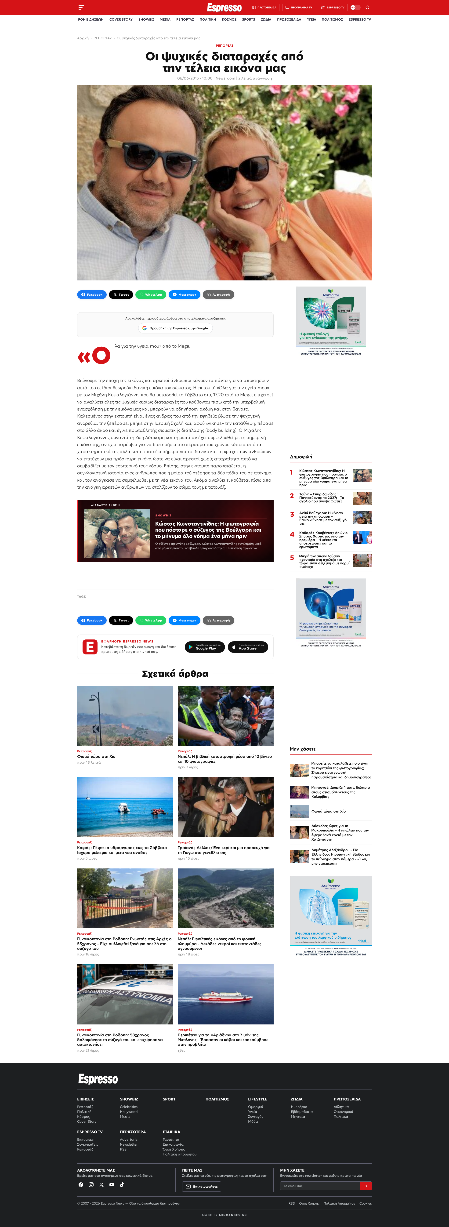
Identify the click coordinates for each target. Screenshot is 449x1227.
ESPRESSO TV (360, 19)
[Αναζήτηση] (367, 7)
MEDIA (165, 19)
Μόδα (253, 1121)
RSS (123, 1149)
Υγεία (252, 1111)
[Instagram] (91, 1184)
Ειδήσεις (85, 1099)
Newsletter (129, 1144)
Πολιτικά (341, 1116)
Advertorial (129, 1139)
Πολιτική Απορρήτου (339, 1203)
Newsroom (225, 78)
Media (125, 1116)
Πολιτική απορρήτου (179, 1154)
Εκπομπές (85, 1139)
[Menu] (81, 7)
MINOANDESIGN (233, 1215)
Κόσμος (83, 1116)
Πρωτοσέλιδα (347, 1099)
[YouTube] (112, 1184)
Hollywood (129, 1111)
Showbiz (129, 1099)
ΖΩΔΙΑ (266, 19)
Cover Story (87, 1121)
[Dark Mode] (355, 7)
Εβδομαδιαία (302, 1111)
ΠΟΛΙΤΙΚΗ (208, 19)
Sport (169, 1099)
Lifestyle (257, 1099)
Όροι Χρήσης (174, 1149)
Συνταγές (255, 1116)
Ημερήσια (299, 1106)
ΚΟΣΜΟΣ (229, 19)
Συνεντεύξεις (87, 1144)
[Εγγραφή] (366, 1186)
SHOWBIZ (146, 19)
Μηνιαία (298, 1116)
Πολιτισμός (217, 1099)
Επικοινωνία (173, 1144)
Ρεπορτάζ (85, 1106)
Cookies (365, 1203)
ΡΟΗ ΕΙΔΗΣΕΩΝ (91, 19)
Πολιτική (84, 1111)
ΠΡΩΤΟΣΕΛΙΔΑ (289, 19)
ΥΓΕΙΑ (311, 19)
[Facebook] (81, 1184)
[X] (101, 1184)
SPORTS (248, 19)
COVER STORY (121, 19)
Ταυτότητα (171, 1139)
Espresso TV (90, 1131)
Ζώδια (297, 1099)
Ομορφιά (255, 1106)
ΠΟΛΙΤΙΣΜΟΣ (332, 19)
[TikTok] (122, 1184)
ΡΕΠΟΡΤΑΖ (185, 19)
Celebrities (129, 1106)
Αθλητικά (341, 1106)
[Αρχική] (98, 1079)
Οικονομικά (343, 1111)
